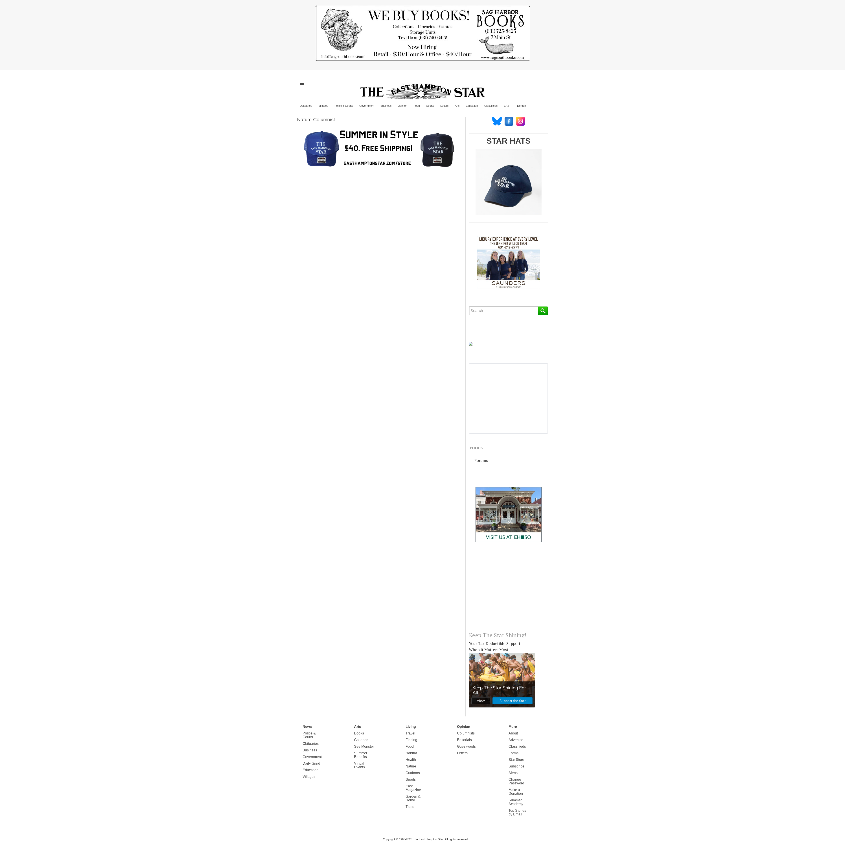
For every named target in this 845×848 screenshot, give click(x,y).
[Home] (422, 91)
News (307, 727)
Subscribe (516, 766)
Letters (444, 105)
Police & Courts (343, 105)
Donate (521, 105)
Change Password (516, 781)
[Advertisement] (508, 590)
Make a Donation (516, 791)
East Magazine (413, 788)
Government (366, 105)
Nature (411, 766)
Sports (430, 105)
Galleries (361, 740)
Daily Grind (311, 763)
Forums (481, 460)
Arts (457, 105)
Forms (513, 753)
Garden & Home (413, 798)
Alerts (513, 773)
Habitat (411, 753)
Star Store (516, 760)
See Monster (364, 746)
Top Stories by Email (517, 812)
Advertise (516, 740)
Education (472, 105)
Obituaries (306, 105)
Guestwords (466, 746)
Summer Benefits (360, 755)
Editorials (464, 740)
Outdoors (413, 773)
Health (411, 760)
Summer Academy (516, 802)
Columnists (466, 733)
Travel (410, 733)
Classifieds (491, 105)
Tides (410, 807)
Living (411, 727)
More (513, 727)
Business (385, 105)
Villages (323, 105)
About (513, 733)
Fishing (411, 740)
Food (417, 105)
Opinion (402, 105)
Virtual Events (359, 765)
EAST (507, 105)
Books (359, 733)
